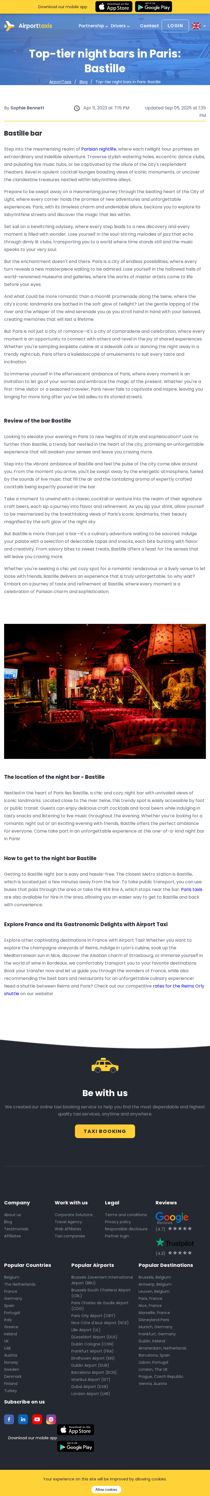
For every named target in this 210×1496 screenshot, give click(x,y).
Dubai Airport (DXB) (89, 1386)
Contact (149, 26)
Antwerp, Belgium (155, 1284)
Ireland (10, 1334)
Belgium (11, 1277)
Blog (84, 82)
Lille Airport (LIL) (86, 1330)
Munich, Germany (156, 1327)
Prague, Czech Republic (161, 1376)
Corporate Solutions (74, 1214)
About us (12, 1214)
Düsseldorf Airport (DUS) (94, 1337)
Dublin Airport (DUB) (90, 1365)
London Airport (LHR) (90, 1393)
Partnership (92, 26)
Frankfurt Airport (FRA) (92, 1351)
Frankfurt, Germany (157, 1334)
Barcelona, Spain (154, 1355)
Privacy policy (118, 1222)
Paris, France (150, 1298)
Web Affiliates (68, 1229)
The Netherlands (20, 1284)
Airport (35, 26)
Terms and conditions (126, 1214)
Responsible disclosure (126, 1229)
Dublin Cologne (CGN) (92, 1344)
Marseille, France (154, 1312)
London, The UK (153, 1369)
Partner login (117, 1236)
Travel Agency (68, 1222)
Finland (11, 1383)
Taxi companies (70, 1236)
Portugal (12, 1312)
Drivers (119, 26)
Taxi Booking (105, 1131)
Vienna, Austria (153, 1383)
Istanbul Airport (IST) (90, 1379)
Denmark (13, 1376)
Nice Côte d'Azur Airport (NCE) (100, 1323)
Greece (11, 1327)
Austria (10, 1355)
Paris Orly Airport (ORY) (93, 1315)
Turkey (10, 1390)
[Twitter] (23, 1419)
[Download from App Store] (113, 7)
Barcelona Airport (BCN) (94, 1372)
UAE (7, 1348)
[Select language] (199, 26)
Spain (9, 1305)
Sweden (11, 1369)
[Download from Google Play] (153, 7)
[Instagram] (51, 1419)
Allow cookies (106, 1490)
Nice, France (150, 1305)
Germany (13, 1298)
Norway (11, 1362)
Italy (8, 1320)
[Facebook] (9, 1419)
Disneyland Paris (154, 1320)
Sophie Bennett (27, 108)
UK (6, 1341)
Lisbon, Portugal (153, 1362)
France (10, 1291)
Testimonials (16, 1229)
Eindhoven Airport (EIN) (93, 1358)
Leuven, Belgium (154, 1291)
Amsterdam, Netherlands (162, 1348)
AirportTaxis (60, 82)
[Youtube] (37, 1419)
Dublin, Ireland (152, 1341)
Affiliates (12, 1236)
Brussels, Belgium (155, 1277)
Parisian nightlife (98, 149)
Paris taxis (191, 889)
